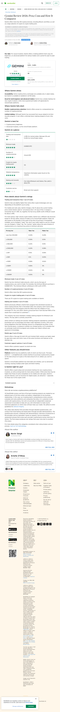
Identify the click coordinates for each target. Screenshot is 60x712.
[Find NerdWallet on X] (38, 524)
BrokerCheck (26, 644)
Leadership (26, 485)
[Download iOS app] (13, 529)
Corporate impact (26, 491)
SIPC (28, 629)
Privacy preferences (46, 496)
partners (19, 31)
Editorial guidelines (26, 498)
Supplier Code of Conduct (47, 486)
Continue (31, 706)
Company (26, 483)
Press (24, 508)
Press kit (25, 510)
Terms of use (47, 483)
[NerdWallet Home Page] (9, 3)
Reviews (19, 9)
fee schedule (32, 641)
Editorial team (27, 505)
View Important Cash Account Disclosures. (29, 656)
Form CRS (25, 635)
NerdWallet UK (42, 701)
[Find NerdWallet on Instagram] (44, 524)
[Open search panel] (42, 3)
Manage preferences (17, 706)
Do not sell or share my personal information (47, 502)
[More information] (20, 75)
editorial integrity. (18, 406)
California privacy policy (47, 492)
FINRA (24, 629)
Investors (25, 512)
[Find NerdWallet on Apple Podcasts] (47, 524)
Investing (12, 9)
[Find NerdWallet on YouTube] (41, 524)
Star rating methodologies (27, 502)
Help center (37, 483)
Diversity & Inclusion (26, 494)
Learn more (15, 78)
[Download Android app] (13, 539)
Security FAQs (38, 485)
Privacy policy (47, 489)
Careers (25, 488)
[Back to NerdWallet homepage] (6, 9)
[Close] (36, 698)
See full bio (49, 447)
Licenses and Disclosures (28, 556)
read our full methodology (18, 426)
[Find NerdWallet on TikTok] (50, 524)
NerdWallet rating (14, 75)
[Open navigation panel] (2, 3)
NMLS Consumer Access (29, 582)
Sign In (48, 3)
